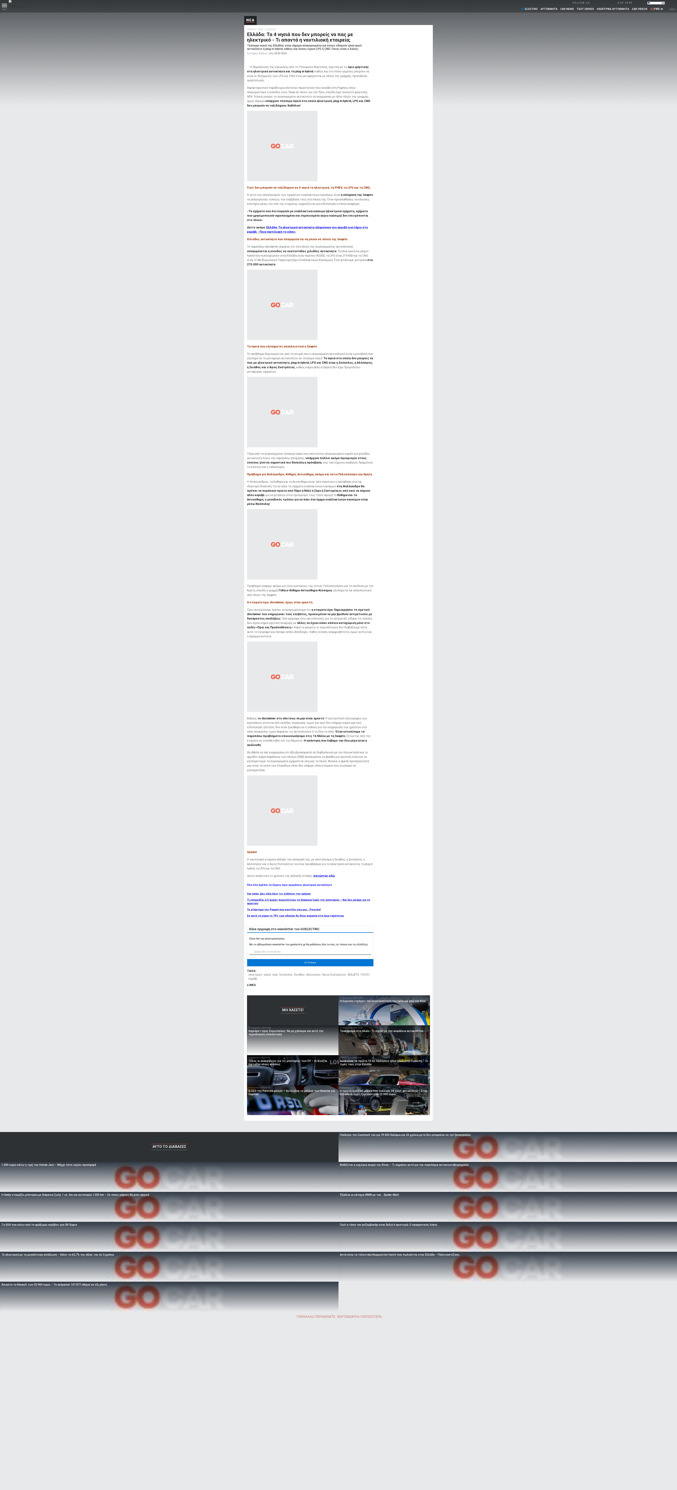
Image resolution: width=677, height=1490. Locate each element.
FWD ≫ (656, 9)
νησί (275, 974)
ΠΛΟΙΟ (365, 974)
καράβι (252, 978)
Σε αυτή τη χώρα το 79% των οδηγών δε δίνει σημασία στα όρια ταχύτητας (295, 915)
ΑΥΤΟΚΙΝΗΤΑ (549, 9)
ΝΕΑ (250, 20)
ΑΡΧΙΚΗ (251, 29)
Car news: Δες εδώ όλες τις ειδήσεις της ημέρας (279, 893)
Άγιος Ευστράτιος (334, 974)
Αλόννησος (313, 974)
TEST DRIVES (585, 9)
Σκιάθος (299, 974)
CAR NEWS (567, 9)
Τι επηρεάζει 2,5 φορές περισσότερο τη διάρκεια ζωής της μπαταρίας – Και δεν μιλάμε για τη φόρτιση (308, 901)
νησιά (267, 974)
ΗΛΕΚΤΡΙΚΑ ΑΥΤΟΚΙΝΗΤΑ (613, 9)
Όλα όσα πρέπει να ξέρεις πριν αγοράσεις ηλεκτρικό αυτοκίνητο (289, 884)
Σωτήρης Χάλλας (257, 53)
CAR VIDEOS (639, 9)
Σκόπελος (286, 974)
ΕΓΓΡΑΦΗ (310, 963)
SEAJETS (353, 974)
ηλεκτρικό (255, 974)
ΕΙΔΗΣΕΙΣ (270, 29)
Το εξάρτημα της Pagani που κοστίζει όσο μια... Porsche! (284, 909)
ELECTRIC (529, 9)
